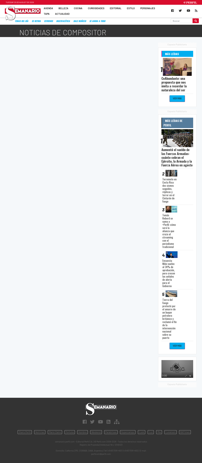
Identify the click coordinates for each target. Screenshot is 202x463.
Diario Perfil (25, 432)
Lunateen (170, 432)
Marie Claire (55, 432)
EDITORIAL (115, 8)
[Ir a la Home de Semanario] (101, 409)
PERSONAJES (147, 8)
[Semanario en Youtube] (100, 421)
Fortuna (70, 432)
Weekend (96, 432)
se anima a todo (97, 21)
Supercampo (127, 432)
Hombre (82, 432)
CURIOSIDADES (96, 8)
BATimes (185, 432)
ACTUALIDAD (62, 14)
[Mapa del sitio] (116, 421)
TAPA (47, 14)
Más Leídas (172, 54)
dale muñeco (79, 21)
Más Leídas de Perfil (172, 123)
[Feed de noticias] (108, 421)
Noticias (39, 432)
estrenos (48, 21)
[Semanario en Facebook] (85, 421)
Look (141, 432)
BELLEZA (63, 8)
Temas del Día (21, 21)
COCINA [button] (78, 8)
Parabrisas (110, 432)
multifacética (63, 21)
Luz (151, 432)
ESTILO (131, 8)
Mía (159, 432)
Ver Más (177, 98)
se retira (36, 21)
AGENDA (48, 8)
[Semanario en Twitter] (92, 421)
